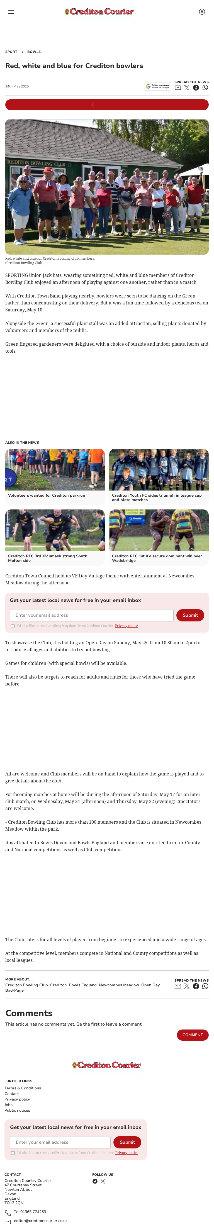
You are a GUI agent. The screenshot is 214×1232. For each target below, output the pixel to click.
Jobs (8, 1104)
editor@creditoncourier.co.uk (40, 1221)
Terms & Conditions (22, 1088)
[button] (11, 12)
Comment (193, 1035)
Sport (11, 52)
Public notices (17, 1110)
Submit (190, 615)
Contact (11, 1093)
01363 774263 (33, 1212)
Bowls (34, 52)
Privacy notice (126, 626)
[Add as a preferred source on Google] (158, 86)
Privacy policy (17, 1099)
